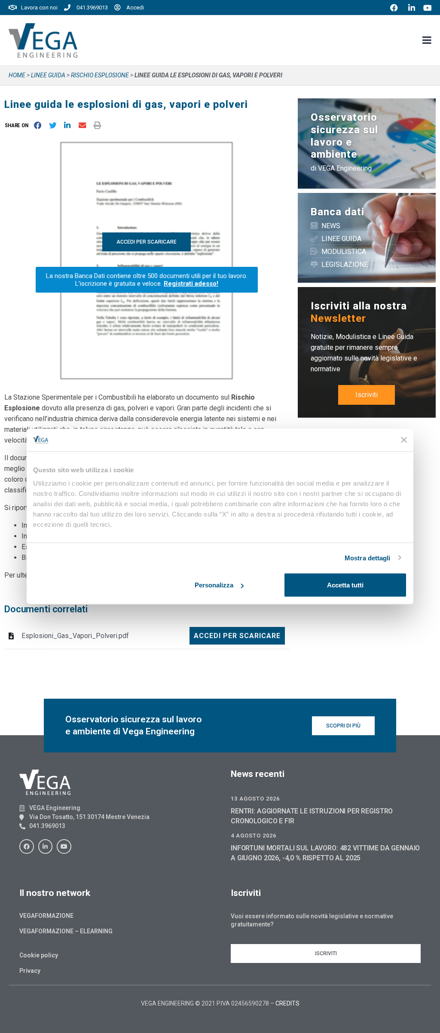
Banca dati (337, 212)
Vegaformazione (46, 915)
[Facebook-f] (26, 846)
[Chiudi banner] (404, 440)
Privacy (29, 970)
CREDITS (287, 1003)
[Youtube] (64, 846)
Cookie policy (38, 955)
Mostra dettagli (368, 557)
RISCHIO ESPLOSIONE (100, 75)
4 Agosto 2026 (253, 835)
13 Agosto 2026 (255, 798)
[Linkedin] (45, 846)
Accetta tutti (345, 585)
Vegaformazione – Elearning (66, 931)
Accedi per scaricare (237, 636)
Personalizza (214, 585)
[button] (18, 125)
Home (17, 75)
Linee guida (48, 75)
